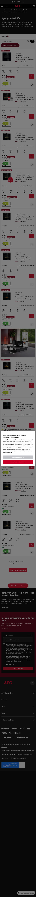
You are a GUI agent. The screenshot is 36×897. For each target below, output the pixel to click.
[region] (18, 448)
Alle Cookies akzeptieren (18, 462)
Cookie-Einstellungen (18, 457)
